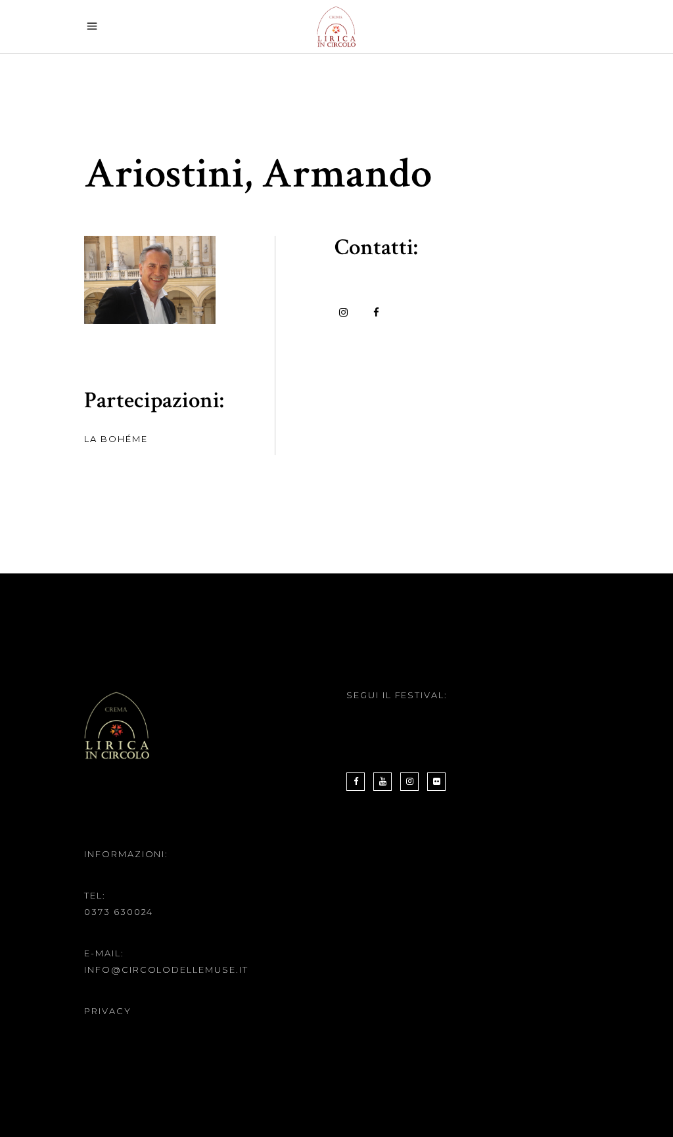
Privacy (107, 1011)
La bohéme (116, 439)
